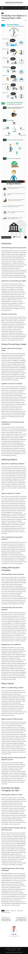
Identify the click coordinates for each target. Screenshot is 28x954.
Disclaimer (19, 948)
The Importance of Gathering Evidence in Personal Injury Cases (6, 919)
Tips (6, 11)
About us (18, 950)
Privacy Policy (8, 948)
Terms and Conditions (12, 950)
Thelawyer (3, 20)
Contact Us (14, 948)
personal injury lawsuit (6, 912)
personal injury (20, 910)
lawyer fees (7, 910)
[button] (26, 8)
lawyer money (13, 910)
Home (2, 11)
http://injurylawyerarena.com (14, 936)
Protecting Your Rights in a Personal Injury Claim (13, 16)
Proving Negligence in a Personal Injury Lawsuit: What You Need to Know (21, 919)
